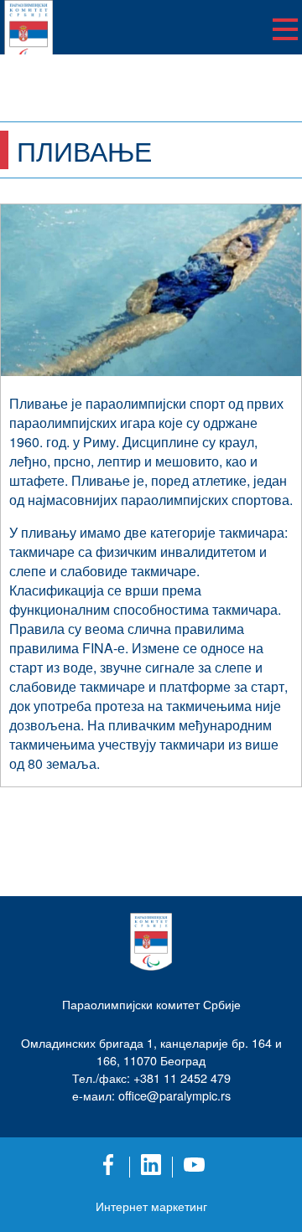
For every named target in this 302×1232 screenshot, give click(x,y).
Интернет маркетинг (151, 1206)
